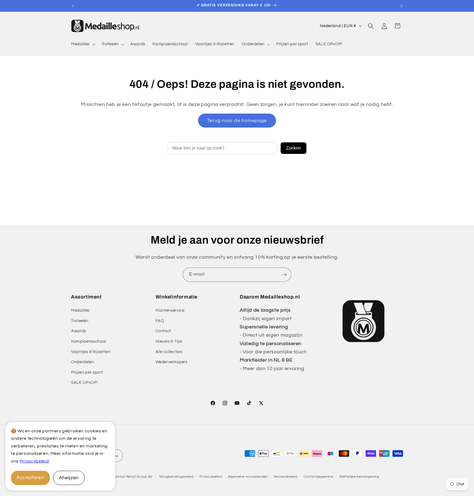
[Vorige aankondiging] (73, 6)
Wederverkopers (172, 362)
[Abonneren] (284, 274)
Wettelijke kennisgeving (359, 476)
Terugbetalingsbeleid (176, 476)
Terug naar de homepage (237, 120)
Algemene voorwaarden (248, 476)
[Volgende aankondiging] (402, 6)
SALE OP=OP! (84, 382)
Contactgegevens (318, 476)
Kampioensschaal (88, 341)
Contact (163, 331)
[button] (82, 44)
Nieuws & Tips (169, 341)
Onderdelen (82, 362)
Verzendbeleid (286, 476)
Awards (78, 331)
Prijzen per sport (87, 372)
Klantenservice (170, 310)
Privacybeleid (34, 461)
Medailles (80, 310)
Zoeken (293, 148)
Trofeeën (79, 321)
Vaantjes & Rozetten (91, 352)
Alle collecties (169, 352)
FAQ (160, 321)
